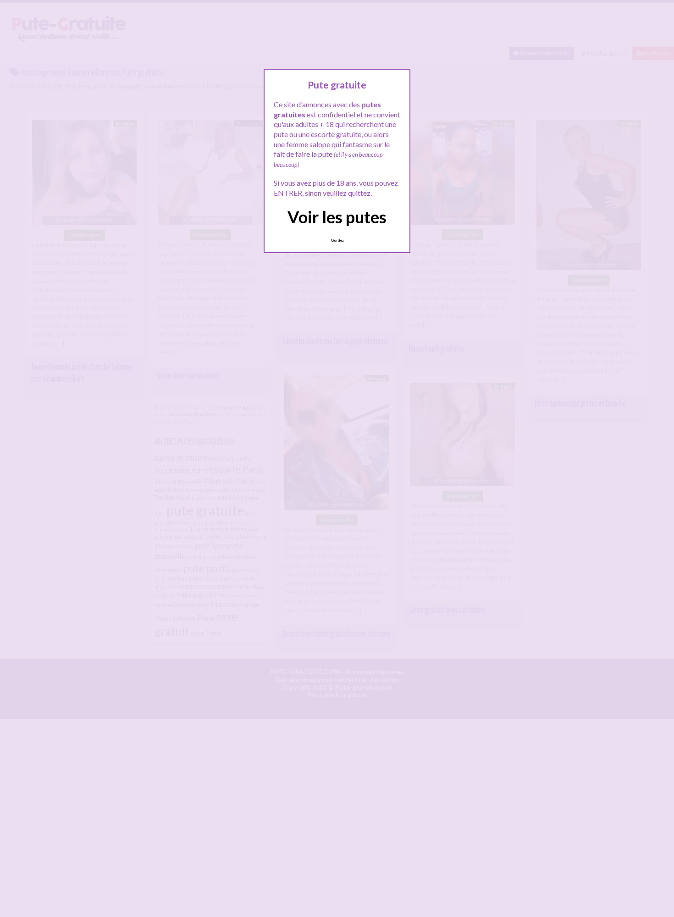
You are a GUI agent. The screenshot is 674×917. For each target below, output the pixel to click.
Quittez (337, 240)
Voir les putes (337, 217)
